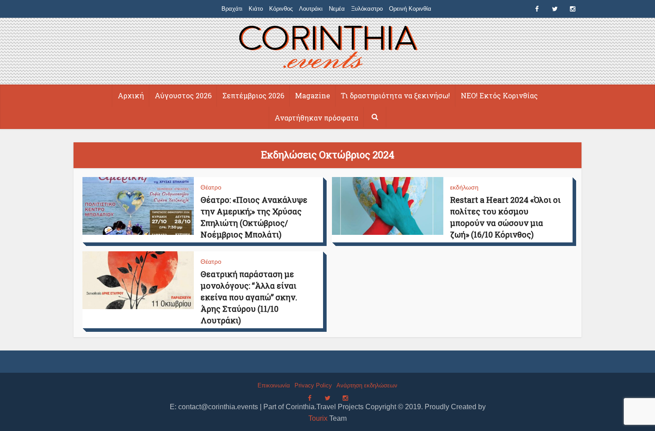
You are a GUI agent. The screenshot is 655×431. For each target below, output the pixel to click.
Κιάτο (256, 8)
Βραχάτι (231, 8)
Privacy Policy (313, 385)
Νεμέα (337, 8)
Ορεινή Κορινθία (410, 8)
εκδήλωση (464, 187)
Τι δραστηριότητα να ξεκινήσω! (395, 95)
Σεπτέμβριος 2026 (253, 95)
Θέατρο (211, 187)
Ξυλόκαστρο (367, 8)
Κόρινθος (281, 8)
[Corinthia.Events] (327, 48)
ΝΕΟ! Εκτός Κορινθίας (499, 95)
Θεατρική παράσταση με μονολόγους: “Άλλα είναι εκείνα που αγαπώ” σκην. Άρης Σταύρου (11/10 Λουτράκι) (249, 297)
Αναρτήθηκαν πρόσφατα (316, 117)
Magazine (312, 95)
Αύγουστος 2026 (183, 95)
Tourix (318, 418)
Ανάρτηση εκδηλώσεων (366, 385)
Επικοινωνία (274, 385)
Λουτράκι (311, 8)
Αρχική (131, 95)
